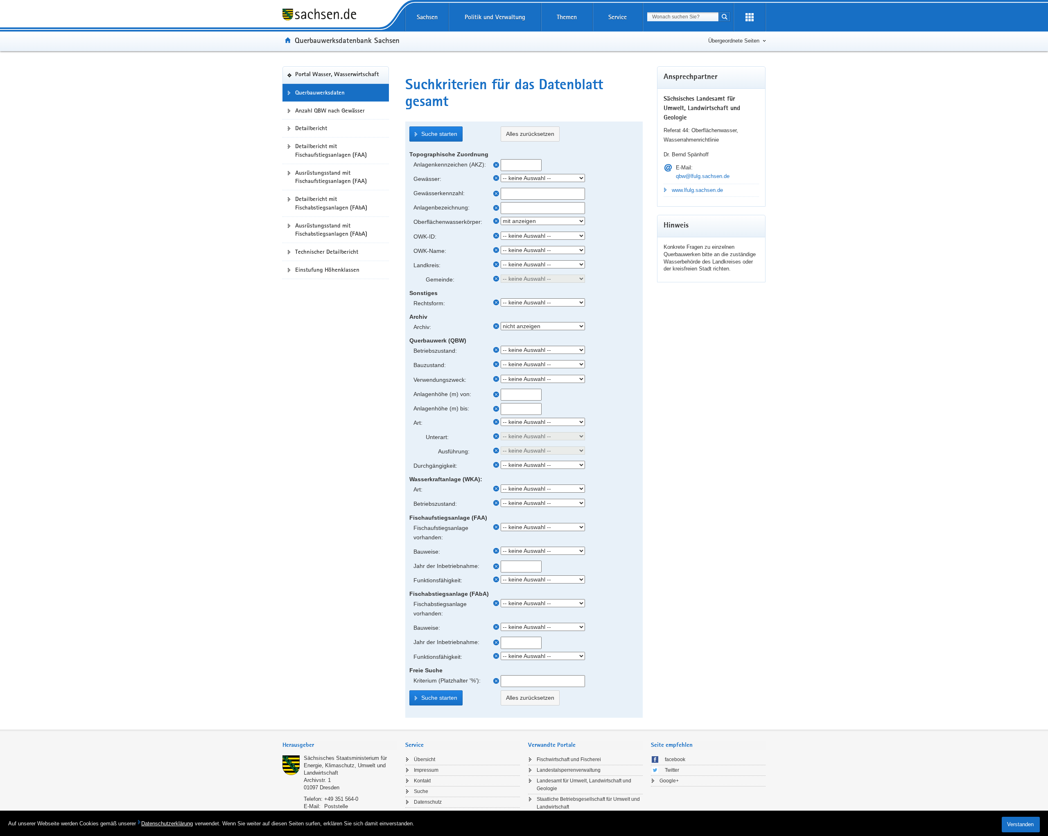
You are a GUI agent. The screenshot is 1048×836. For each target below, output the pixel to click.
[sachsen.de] (335, 16)
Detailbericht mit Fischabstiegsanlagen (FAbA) (331, 203)
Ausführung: (454, 451)
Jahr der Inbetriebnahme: (446, 566)
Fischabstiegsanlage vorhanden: (440, 609)
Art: (417, 422)
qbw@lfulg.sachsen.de (703, 176)
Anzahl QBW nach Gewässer (330, 110)
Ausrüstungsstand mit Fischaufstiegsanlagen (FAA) (331, 177)
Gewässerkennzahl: (439, 193)
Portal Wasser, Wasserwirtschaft (337, 75)
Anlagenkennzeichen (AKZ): (449, 164)
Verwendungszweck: (439, 379)
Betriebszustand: (435, 350)
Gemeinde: (440, 279)
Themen (567, 17)
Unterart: (437, 437)
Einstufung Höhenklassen (327, 269)
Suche (421, 791)
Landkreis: (426, 265)
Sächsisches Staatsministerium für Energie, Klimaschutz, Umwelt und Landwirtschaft (345, 765)
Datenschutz (428, 802)
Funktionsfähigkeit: (437, 580)
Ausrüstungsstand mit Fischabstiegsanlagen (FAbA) (331, 230)
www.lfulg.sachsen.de (697, 190)
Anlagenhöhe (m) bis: (441, 408)
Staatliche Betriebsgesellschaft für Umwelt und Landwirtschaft (588, 803)
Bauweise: (426, 551)
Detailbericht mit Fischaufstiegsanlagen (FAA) (331, 150)
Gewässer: (427, 179)
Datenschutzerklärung (167, 823)
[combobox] (683, 17)
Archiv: (422, 327)
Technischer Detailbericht (326, 251)
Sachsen (427, 17)
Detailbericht (311, 128)
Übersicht (424, 759)
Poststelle (336, 806)
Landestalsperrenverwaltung (569, 770)
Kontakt (422, 781)
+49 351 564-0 (341, 799)
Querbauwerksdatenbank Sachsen (347, 40)
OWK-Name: (429, 251)
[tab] (339, 745)
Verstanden (1020, 824)
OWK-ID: (424, 236)
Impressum (426, 770)
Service (617, 17)
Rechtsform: (429, 303)
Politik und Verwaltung (495, 17)
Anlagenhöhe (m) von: (442, 394)
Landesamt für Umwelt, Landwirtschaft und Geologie (584, 784)
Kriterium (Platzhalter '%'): (447, 680)
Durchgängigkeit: (435, 465)
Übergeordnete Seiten (733, 41)
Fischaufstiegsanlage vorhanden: (440, 533)
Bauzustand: (429, 365)
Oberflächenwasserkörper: (447, 222)
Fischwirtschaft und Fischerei (569, 759)
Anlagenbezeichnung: (441, 207)
